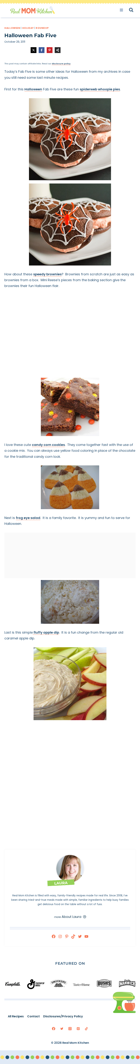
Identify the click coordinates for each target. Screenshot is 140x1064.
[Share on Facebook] (41, 50)
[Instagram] (70, 1028)
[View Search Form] (134, 10)
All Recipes (16, 1016)
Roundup (42, 28)
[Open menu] (122, 10)
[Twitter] (62, 1028)
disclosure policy (61, 63)
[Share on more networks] (58, 50)
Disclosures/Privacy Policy (63, 1016)
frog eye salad (28, 518)
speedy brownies (47, 274)
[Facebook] (53, 1028)
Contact (33, 1016)
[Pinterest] (78, 1028)
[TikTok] (86, 1028)
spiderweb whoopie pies (100, 89)
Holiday (28, 28)
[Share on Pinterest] (49, 50)
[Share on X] (33, 50)
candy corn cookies (48, 444)
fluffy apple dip (46, 632)
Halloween (12, 28)
